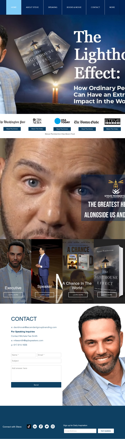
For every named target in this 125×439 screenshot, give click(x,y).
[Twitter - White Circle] (47, 426)
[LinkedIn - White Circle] (35, 426)
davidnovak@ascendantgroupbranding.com (35, 327)
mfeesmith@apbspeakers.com (28, 340)
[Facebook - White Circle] (41, 426)
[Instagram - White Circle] (53, 426)
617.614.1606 (20, 344)
